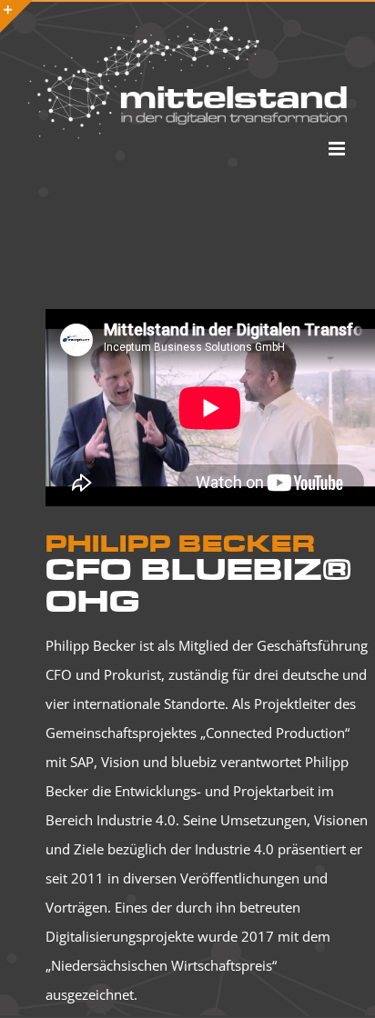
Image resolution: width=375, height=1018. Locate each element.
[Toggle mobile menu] (338, 148)
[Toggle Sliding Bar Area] (16, 16)
